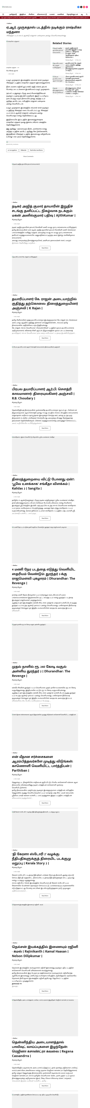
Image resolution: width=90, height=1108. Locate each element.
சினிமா (31, 14)
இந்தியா (23, 14)
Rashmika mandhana (36, 150)
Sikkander (23, 150)
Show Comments (28, 156)
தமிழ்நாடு (13, 14)
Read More (45, 248)
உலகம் (52, 14)
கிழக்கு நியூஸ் (17, 219)
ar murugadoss (12, 150)
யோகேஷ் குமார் (12, 70)
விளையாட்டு (42, 14)
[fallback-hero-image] (59, 50)
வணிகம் (60, 14)
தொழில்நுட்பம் (72, 14)
